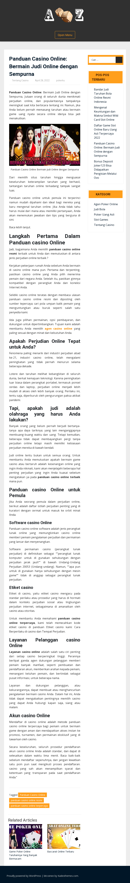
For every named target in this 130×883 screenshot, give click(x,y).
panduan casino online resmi (26, 800)
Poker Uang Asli (104, 214)
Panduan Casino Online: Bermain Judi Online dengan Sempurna (107, 149)
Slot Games (101, 219)
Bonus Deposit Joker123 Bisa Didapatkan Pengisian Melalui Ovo (105, 170)
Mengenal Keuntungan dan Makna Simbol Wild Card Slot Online (106, 114)
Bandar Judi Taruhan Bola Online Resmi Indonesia (103, 96)
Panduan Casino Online (32, 794)
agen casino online (58, 328)
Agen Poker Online (106, 204)
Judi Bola (99, 209)
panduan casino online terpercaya (29, 805)
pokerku (60, 80)
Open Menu (65, 35)
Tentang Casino (20, 80)
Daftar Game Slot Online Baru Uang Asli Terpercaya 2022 (105, 132)
